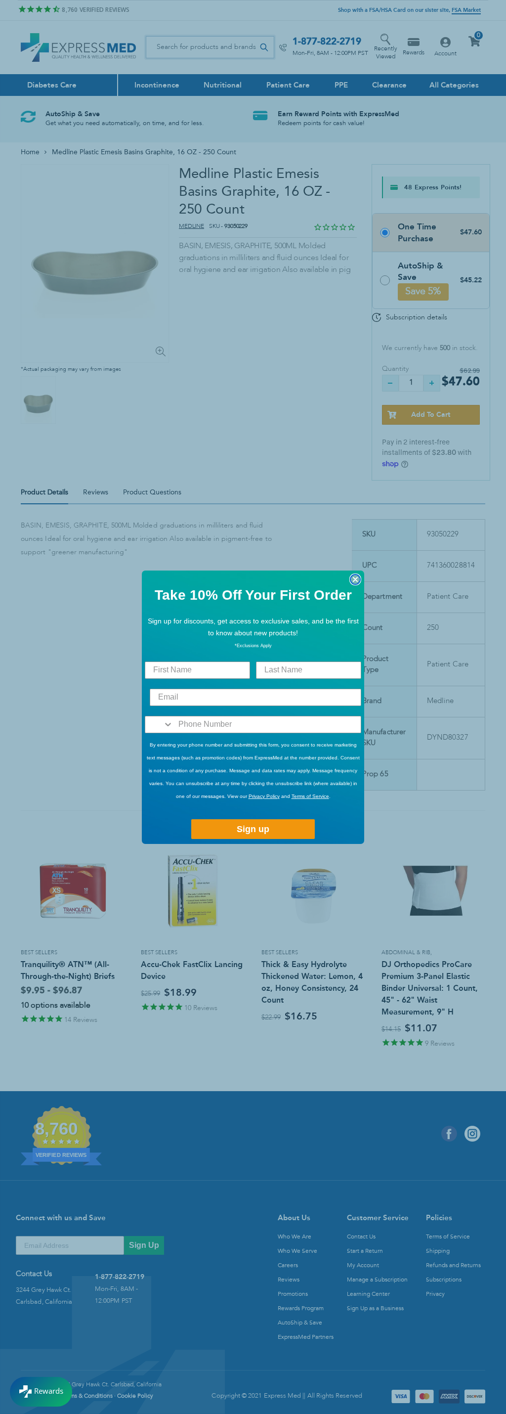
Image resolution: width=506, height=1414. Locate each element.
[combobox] (159, 724)
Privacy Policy (264, 796)
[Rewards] (41, 1392)
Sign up (253, 829)
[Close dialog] (355, 579)
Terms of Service (310, 796)
